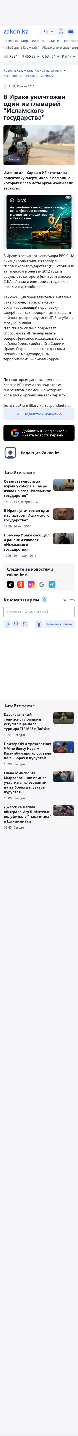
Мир (24, 41)
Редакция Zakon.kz (40, 76)
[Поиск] (61, 31)
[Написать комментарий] (39, 612)
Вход (71, 599)
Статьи (54, 41)
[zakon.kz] (15, 31)
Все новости (12, 76)
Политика (10, 41)
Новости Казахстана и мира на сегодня (32, 70)
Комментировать (59, 624)
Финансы (38, 41)
